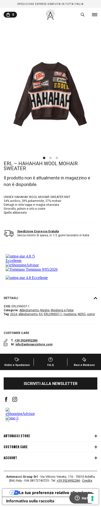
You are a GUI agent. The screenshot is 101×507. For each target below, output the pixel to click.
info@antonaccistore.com (33, 344)
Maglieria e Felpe (62, 310)
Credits (87, 480)
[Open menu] (94, 14)
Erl (40, 314)
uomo (91, 314)
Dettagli (11, 298)
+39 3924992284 (26, 340)
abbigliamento (28, 314)
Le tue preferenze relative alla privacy (55, 492)
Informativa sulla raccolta (30, 500)
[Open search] (83, 15)
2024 (13, 314)
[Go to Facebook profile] (6, 399)
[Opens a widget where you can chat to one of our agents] (82, 498)
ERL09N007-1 (53, 314)
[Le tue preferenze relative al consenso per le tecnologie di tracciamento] (92, 498)
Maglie (44, 310)
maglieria (69, 314)
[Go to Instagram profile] (14, 399)
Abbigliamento (29, 310)
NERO (82, 314)
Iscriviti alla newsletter (50, 383)
